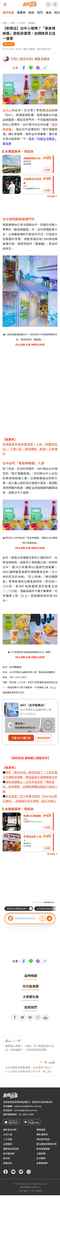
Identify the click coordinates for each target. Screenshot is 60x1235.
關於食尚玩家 (10, 1129)
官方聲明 (40, 1158)
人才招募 (7, 1139)
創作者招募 (8, 1153)
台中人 (7, 110)
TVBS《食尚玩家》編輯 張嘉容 (30, 58)
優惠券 (21, 12)
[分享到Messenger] (38, 68)
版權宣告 (7, 1163)
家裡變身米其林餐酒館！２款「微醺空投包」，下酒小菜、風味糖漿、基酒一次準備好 (30, 449)
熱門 (40, 12)
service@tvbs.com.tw (25, 1110)
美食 (49, 12)
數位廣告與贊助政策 (46, 1143)
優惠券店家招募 (11, 1148)
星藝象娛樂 (42, 1163)
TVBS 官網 (22, 1191)
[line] (21, 1171)
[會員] (55, 4)
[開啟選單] (5, 4)
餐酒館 (31, 22)
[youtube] (13, 1171)
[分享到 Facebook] (24, 68)
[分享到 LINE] (31, 68)
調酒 (48, 110)
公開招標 (40, 1153)
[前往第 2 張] (31, 731)
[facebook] (5, 1171)
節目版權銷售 (43, 1148)
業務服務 (40, 1129)
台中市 (21, 22)
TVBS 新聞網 (36, 1191)
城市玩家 (8, 12)
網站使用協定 (43, 1139)
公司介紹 (7, 1134)
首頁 (5, 22)
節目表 (6, 1158)
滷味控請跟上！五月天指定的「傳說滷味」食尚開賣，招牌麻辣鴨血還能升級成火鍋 (30, 786)
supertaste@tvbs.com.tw (27, 1106)
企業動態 (7, 1143)
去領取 (47, 169)
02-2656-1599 (26, 1114)
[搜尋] (48, 4)
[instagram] (28, 1171)
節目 (31, 12)
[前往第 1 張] (29, 731)
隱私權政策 (42, 1134)
